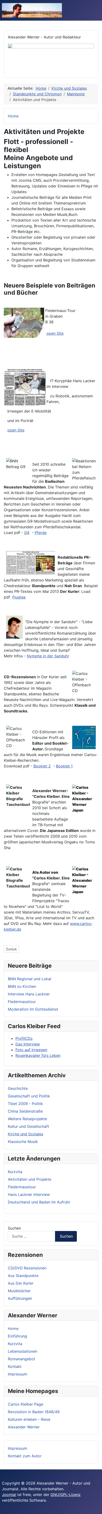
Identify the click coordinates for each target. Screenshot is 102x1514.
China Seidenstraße (25, 1111)
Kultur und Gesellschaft (28, 1126)
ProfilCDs (23, 1038)
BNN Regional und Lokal (29, 978)
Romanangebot (21, 1358)
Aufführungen (20, 1298)
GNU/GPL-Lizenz (66, 1494)
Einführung (17, 1336)
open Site (55, 333)
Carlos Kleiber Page (25, 1404)
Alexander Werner (24, 1427)
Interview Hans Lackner (29, 994)
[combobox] (31, 1236)
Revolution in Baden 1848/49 (34, 1411)
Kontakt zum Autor (25, 1456)
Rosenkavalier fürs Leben (37, 1055)
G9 (26, 532)
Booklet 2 (42, 766)
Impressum (17, 1374)
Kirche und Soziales (25, 1134)
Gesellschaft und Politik (29, 1096)
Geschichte (18, 1088)
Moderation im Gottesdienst (33, 1009)
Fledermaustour (22, 1001)
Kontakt (15, 1366)
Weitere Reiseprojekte (27, 1118)
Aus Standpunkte (23, 1275)
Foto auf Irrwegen (31, 1049)
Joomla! (9, 1494)
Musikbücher (19, 1290)
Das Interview (27, 1044)
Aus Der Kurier (20, 1283)
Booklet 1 (64, 766)
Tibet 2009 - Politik (25, 1103)
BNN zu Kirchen (22, 986)
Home (13, 1328)
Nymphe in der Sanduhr (48, 656)
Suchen (14, 1228)
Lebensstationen (22, 1351)
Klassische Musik (23, 1141)
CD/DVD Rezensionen (27, 1268)
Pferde (40, 532)
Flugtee (19, 597)
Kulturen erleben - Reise (29, 1419)
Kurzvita (15, 1343)
